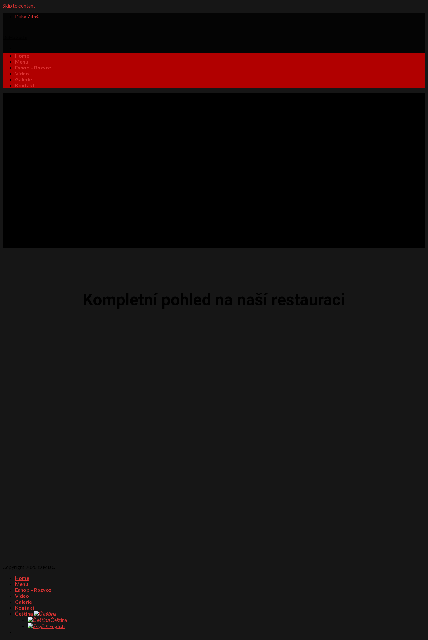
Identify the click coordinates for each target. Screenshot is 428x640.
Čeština (24, 614)
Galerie (23, 79)
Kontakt (24, 85)
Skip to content (19, 5)
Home (22, 56)
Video (22, 73)
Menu (21, 61)
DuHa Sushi (15, 37)
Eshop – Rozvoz (33, 67)
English (56, 626)
